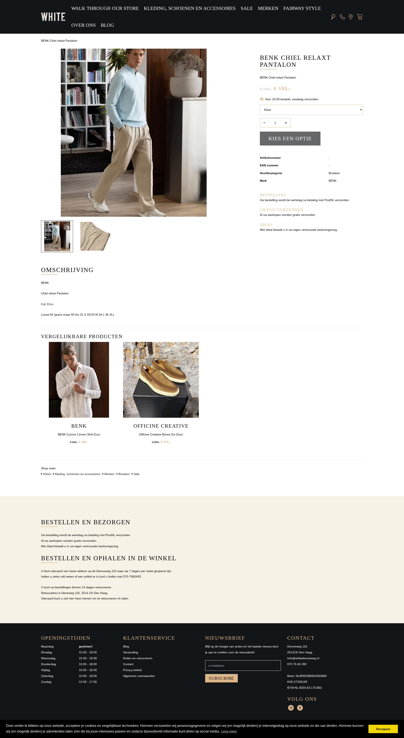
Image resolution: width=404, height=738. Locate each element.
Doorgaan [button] (383, 729)
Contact (128, 664)
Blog (107, 25)
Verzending (130, 652)
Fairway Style (302, 8)
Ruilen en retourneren (137, 658)
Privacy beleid (132, 670)
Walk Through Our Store (105, 8)
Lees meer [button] (229, 731)
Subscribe (221, 678)
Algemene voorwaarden (139, 676)
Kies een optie (290, 138)
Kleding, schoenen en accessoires (190, 8)
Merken (268, 8)
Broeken (124, 474)
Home (46, 474)
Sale (247, 8)
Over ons (83, 25)
